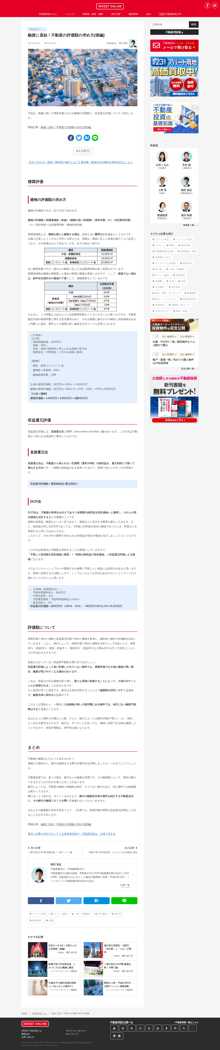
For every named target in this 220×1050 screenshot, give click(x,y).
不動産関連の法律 (164, 251)
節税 (171, 245)
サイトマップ (72, 1034)
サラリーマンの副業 (165, 263)
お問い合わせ (27, 1037)
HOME (24, 1013)
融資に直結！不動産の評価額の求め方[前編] (66, 127)
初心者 (118, 914)
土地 (171, 281)
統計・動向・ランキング (167, 293)
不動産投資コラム (39, 1013)
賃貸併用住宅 (189, 299)
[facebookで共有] (71, 138)
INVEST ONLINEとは (31, 1031)
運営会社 (25, 1034)
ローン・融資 (60, 914)
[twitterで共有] (79, 138)
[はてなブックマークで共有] (87, 138)
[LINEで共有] (95, 138)
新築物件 (36, 920)
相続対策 (180, 275)
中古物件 (102, 914)
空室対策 (159, 305)
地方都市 (176, 287)
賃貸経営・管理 (188, 251)
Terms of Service (81, 1042)
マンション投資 (184, 239)
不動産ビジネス (163, 257)
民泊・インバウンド (165, 299)
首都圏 (158, 281)
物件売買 (185, 245)
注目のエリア (162, 311)
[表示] (86, 150)
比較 (51, 920)
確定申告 (187, 263)
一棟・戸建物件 (82, 914)
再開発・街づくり (181, 305)
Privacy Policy (66, 1042)
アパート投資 (39, 914)
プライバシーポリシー (76, 1031)
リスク (158, 245)
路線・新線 (181, 311)
